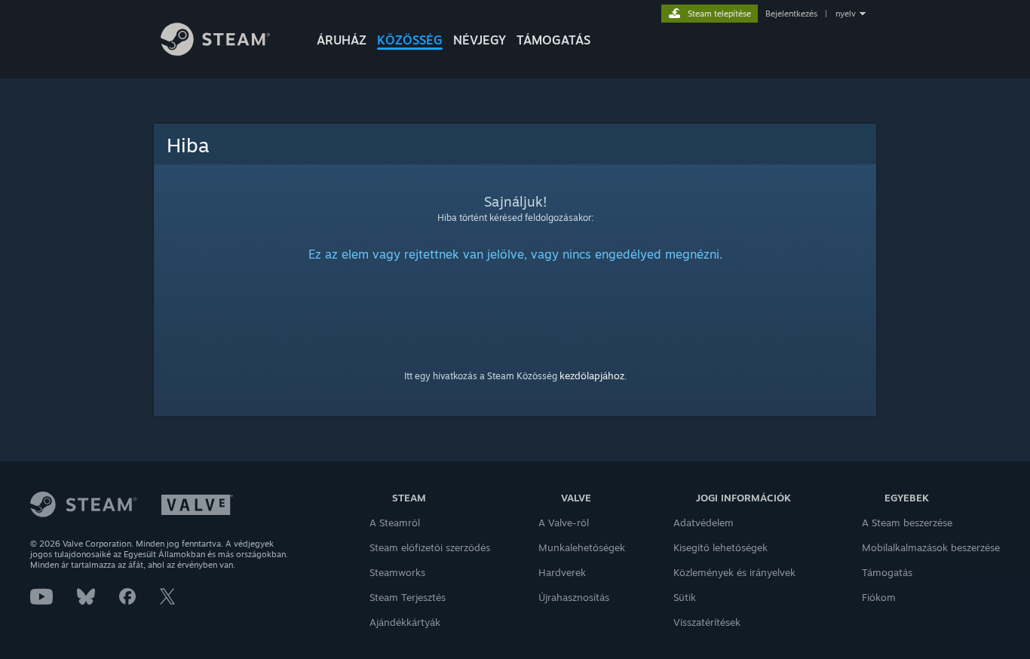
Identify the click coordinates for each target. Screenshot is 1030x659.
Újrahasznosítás (573, 597)
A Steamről (394, 522)
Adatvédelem (703, 522)
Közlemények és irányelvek (734, 572)
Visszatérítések (706, 622)
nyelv (845, 13)
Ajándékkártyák (404, 622)
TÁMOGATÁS (553, 40)
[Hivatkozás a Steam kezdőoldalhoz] (215, 51)
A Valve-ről (563, 522)
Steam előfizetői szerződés (429, 547)
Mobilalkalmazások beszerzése (931, 547)
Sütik (684, 597)
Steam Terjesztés (407, 597)
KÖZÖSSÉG (410, 40)
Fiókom (879, 597)
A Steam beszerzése (907, 522)
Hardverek (562, 572)
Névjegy (479, 40)
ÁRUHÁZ (341, 40)
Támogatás (887, 572)
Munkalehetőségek (581, 547)
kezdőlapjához (591, 375)
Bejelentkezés (791, 13)
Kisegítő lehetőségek (720, 547)
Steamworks (397, 572)
